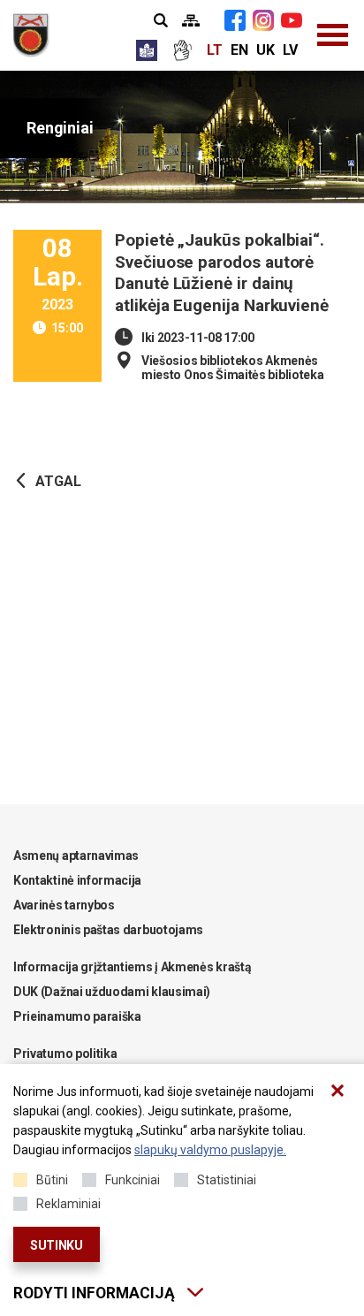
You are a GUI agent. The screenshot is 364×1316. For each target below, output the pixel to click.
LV (290, 50)
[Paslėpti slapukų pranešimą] (337, 1090)
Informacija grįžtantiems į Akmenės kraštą (132, 967)
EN (239, 50)
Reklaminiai (68, 1204)
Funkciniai (132, 1180)
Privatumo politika (65, 1053)
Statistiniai (226, 1180)
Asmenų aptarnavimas (76, 855)
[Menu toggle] (333, 35)
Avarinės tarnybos (64, 905)
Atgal (58, 481)
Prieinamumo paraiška (77, 1016)
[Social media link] (235, 20)
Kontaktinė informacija (77, 880)
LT (215, 50)
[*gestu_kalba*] (182, 50)
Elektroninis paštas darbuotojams (108, 930)
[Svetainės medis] (191, 20)
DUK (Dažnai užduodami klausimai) (111, 992)
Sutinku (56, 1245)
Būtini (52, 1180)
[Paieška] (161, 20)
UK (265, 50)
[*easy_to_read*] (146, 50)
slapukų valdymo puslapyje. (210, 1150)
